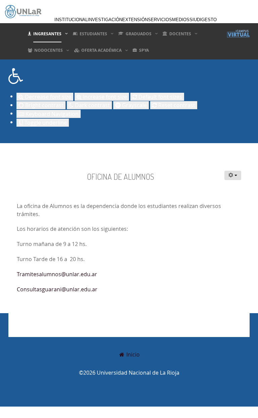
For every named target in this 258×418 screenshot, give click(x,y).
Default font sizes (159, 96)
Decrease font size (47, 96)
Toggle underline (45, 122)
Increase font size (104, 96)
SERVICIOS (160, 19)
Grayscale (134, 105)
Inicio (132, 354)
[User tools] (232, 175)
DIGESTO (207, 19)
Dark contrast (92, 105)
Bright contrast (43, 105)
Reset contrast (176, 105)
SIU (193, 19)
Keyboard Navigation (51, 114)
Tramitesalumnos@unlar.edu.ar (57, 274)
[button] (129, 76)
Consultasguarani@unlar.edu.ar (57, 289)
